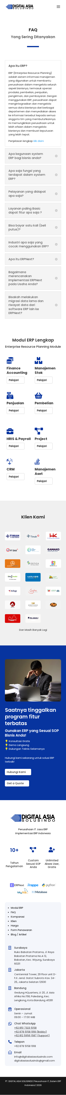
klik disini (39, 141)
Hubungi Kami (16, 772)
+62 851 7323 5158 (25, 1028)
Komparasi (17, 916)
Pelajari (14, 380)
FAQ (13, 912)
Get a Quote (15, 783)
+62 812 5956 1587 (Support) (32, 1035)
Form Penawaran (21, 930)
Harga (14, 925)
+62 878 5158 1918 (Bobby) (30, 1031)
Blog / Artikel (18, 934)
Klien (14, 921)
